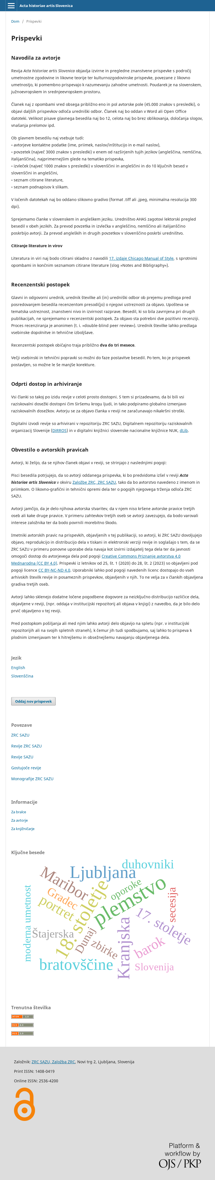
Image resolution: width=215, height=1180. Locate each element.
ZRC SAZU (20, 735)
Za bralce (18, 811)
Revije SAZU (22, 757)
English (18, 667)
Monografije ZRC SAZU (32, 778)
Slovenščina (22, 676)
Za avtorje (19, 820)
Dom (15, 21)
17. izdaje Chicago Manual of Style (141, 258)
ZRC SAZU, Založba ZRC (53, 1061)
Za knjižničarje (22, 828)
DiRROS (59, 430)
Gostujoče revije (26, 767)
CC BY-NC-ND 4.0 (54, 570)
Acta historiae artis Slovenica (46, 5)
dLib (184, 430)
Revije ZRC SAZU (26, 746)
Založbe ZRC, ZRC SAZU (94, 482)
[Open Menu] (11, 5)
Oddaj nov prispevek (33, 701)
